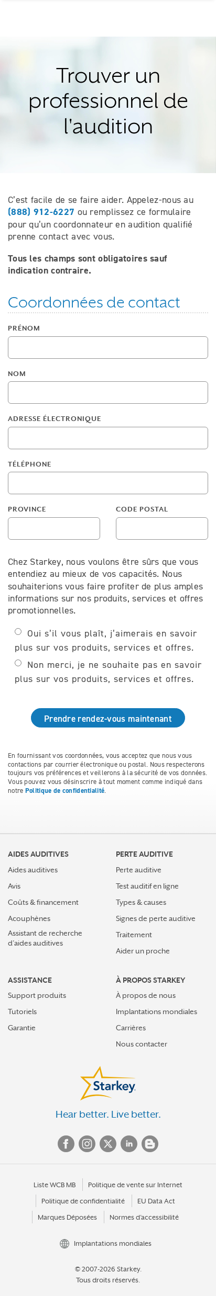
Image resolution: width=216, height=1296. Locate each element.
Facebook (66, 1143)
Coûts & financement (43, 902)
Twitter (108, 1143)
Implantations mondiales (156, 1011)
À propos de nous (146, 995)
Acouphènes (29, 918)
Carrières (131, 1028)
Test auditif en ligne (147, 886)
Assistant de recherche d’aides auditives (45, 938)
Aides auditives (33, 870)
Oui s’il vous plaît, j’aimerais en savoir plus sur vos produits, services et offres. (106, 640)
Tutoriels (22, 1011)
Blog (150, 1143)
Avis (14, 886)
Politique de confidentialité (64, 790)
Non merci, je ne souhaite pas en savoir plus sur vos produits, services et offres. (108, 672)
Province (27, 509)
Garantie (22, 1028)
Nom (17, 374)
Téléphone (29, 464)
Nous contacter (141, 1044)
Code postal (142, 509)
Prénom (24, 328)
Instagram (87, 1143)
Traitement (134, 934)
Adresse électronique (54, 419)
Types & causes (141, 902)
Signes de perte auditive (156, 918)
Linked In (129, 1143)
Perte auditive (138, 870)
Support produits (37, 995)
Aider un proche (143, 951)
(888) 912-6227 (41, 212)
